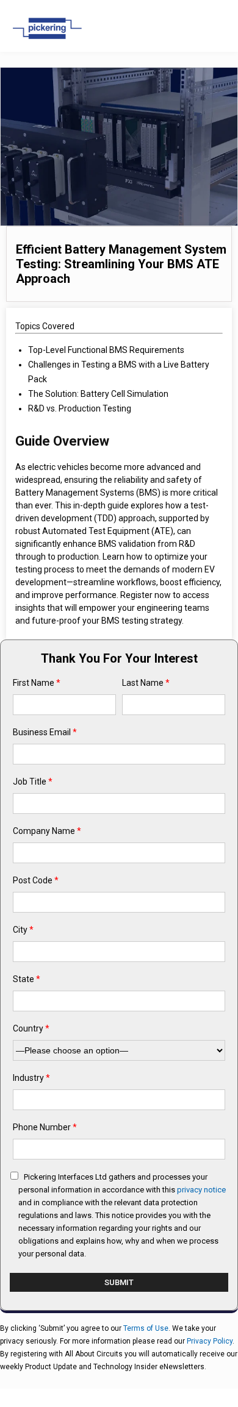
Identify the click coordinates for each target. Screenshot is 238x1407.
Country (31, 1028)
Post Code (36, 880)
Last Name (146, 683)
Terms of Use (145, 1328)
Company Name (47, 831)
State (26, 979)
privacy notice (201, 1189)
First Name (36, 683)
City (23, 930)
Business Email (45, 732)
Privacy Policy (210, 1341)
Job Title (32, 781)
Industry (31, 1078)
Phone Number (45, 1127)
